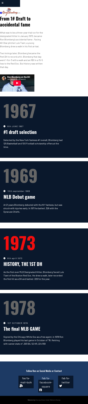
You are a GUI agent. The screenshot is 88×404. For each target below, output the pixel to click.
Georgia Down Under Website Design (48, 400)
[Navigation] (2, 3)
